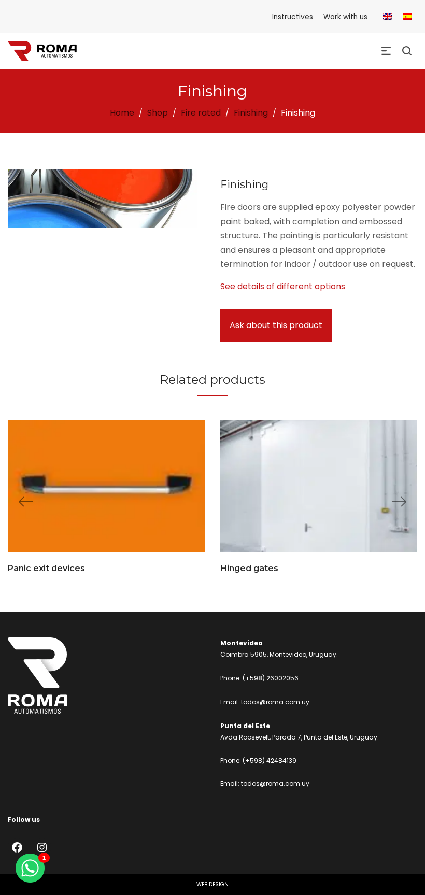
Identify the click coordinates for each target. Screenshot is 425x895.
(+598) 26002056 (271, 678)
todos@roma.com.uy (275, 702)
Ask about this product (276, 325)
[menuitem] (388, 16)
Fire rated (201, 113)
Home (122, 113)
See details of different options (282, 286)
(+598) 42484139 (269, 760)
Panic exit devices (46, 568)
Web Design (212, 884)
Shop (157, 113)
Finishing (251, 113)
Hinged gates (249, 568)
